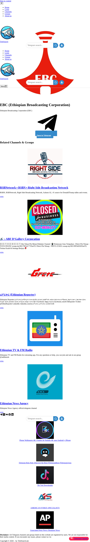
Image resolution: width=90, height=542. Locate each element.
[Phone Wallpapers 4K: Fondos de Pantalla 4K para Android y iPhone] (45, 430)
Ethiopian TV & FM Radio (16, 350)
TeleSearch (4, 42)
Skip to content (5, 1)
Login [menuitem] (7, 10)
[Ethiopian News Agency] (45, 381)
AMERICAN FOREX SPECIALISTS (45, 508)
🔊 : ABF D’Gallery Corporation (20, 238)
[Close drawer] (1, 3)
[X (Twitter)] (4, 415)
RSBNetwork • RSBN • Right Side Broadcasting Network (34, 187)
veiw (2, 197)
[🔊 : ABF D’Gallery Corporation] (45, 217)
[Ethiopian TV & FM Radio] (45, 328)
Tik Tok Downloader (45, 485)
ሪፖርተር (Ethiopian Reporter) (18, 294)
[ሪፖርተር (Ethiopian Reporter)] (45, 273)
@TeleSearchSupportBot (60, 537)
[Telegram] (1, 415)
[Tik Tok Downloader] (45, 475)
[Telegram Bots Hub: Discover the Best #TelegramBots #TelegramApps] (45, 453)
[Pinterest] (9, 415)
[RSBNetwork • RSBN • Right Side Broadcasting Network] (45, 166)
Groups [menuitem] (7, 14)
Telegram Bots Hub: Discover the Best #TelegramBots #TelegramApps (45, 463)
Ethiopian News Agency (14, 403)
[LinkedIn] (12, 415)
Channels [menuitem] (8, 12)
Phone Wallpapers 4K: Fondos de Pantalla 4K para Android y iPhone (45, 440)
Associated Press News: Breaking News (45, 530)
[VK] (7, 415)
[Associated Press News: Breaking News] (45, 520)
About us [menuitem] (8, 16)
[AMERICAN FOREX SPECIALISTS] (45, 498)
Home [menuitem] (7, 7)
